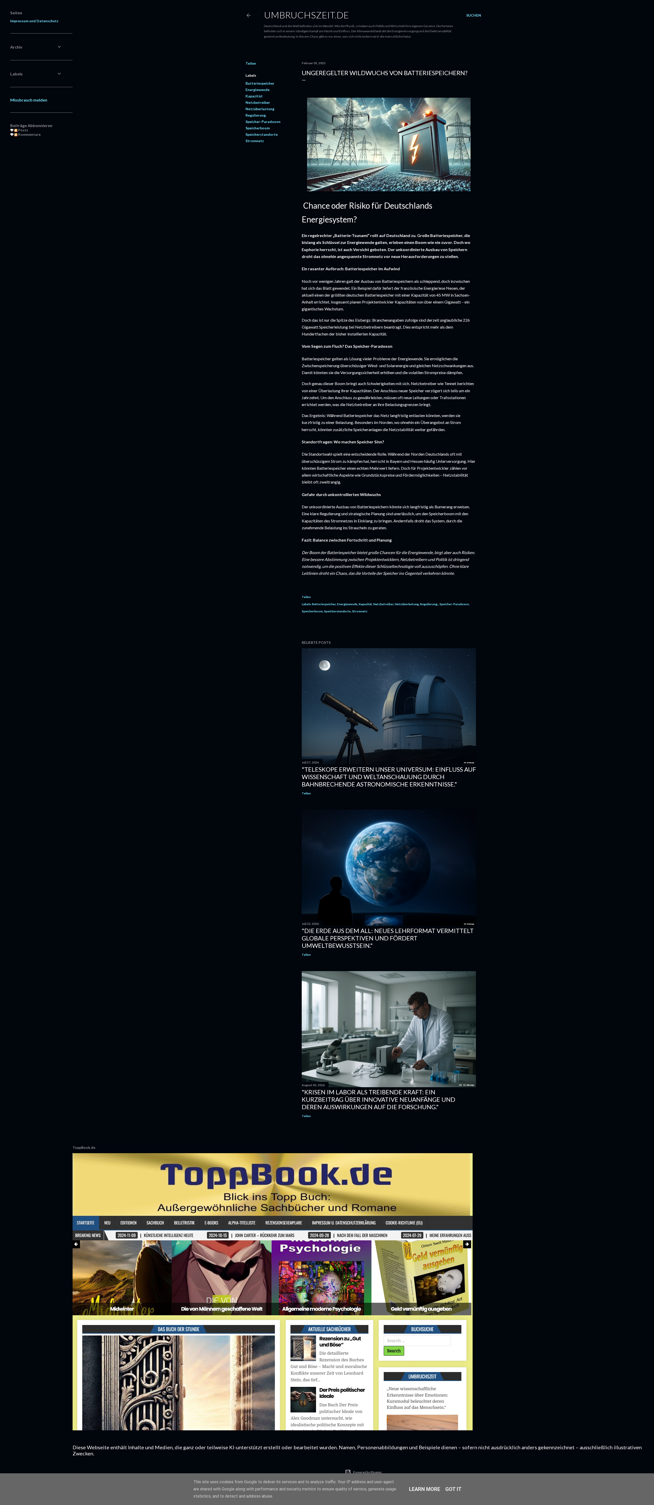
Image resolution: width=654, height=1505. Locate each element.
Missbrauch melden (28, 99)
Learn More (424, 1489)
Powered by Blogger (367, 1472)
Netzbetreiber (258, 102)
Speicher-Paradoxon (263, 121)
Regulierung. (256, 115)
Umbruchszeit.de (306, 14)
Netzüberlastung (260, 109)
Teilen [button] (251, 63)
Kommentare (29, 134)
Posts (22, 130)
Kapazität (254, 96)
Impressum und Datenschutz (34, 21)
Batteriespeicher (260, 83)
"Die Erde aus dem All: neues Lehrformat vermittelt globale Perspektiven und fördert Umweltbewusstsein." (388, 938)
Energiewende (258, 89)
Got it (453, 1489)
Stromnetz (255, 141)
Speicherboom (258, 128)
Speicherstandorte (262, 134)
